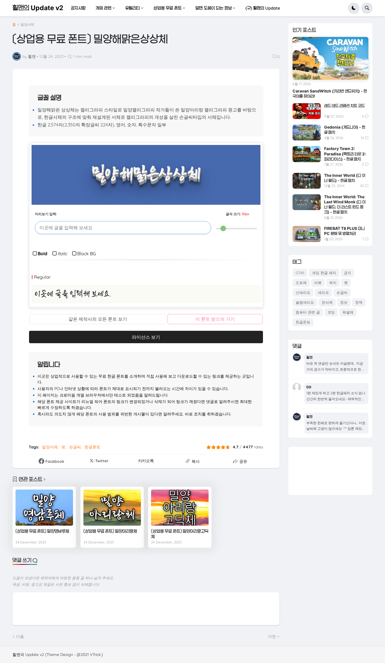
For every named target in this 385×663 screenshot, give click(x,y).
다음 (20, 636)
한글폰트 (92, 447)
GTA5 (300, 272)
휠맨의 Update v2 (37, 8)
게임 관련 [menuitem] (103, 8)
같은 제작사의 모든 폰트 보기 (97, 319)
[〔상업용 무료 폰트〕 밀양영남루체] (44, 508)
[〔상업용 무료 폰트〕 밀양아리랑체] (112, 508)
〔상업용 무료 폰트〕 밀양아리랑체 (110, 531)
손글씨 (75, 447)
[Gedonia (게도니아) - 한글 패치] (307, 132)
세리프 (323, 292)
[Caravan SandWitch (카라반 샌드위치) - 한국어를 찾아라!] (330, 58)
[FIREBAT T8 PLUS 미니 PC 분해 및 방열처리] (307, 234)
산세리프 (303, 292)
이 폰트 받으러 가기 (215, 319)
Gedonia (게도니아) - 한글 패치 (344, 130)
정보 (344, 302)
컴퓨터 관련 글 (308, 312)
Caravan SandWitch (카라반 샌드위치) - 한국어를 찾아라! (330, 93)
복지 (333, 282)
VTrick (95, 654)
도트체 (301, 282)
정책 (358, 302)
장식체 (327, 302)
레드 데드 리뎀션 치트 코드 (344, 105)
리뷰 (318, 282)
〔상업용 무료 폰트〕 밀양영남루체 (42, 531)
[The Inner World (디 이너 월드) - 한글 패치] (307, 181)
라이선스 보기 (146, 337)
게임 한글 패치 (324, 272)
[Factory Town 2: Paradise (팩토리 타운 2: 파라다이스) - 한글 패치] (307, 154)
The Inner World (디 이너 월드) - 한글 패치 (344, 178)
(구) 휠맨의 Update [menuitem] (262, 8)
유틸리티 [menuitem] (132, 8)
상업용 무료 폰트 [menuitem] (168, 8)
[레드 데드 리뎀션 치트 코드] (307, 111)
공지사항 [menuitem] (78, 8)
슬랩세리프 (305, 302)
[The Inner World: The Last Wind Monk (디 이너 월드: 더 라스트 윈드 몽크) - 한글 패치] (307, 202)
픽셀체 (347, 312)
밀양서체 (27, 24)
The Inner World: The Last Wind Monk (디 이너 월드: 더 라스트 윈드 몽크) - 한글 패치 (345, 204)
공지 (347, 272)
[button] (353, 8)
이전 (272, 636)
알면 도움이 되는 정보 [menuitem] (213, 8)
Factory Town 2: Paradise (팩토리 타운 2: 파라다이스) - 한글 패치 (345, 153)
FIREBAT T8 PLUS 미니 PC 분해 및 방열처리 (344, 231)
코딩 (331, 312)
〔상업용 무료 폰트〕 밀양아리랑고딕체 (179, 533)
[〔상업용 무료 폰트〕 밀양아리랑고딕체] (180, 508)
